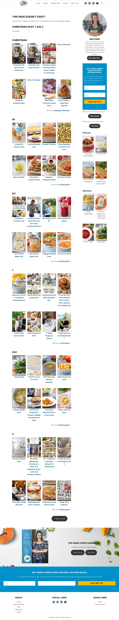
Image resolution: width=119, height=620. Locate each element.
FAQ (18, 607)
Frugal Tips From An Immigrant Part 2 (64, 461)
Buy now (91, 552)
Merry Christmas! (64, 44)
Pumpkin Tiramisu (49, 144)
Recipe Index (55, 3)
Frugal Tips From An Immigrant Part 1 (64, 335)
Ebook (65, 3)
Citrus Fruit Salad (64, 254)
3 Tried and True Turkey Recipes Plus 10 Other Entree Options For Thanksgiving (64, 300)
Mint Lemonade (19, 177)
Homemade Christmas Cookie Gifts (49, 103)
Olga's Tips (75, 3)
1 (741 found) (64, 343)
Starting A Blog (19, 604)
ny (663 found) (63, 261)
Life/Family (94, 126)
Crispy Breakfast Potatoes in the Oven (64, 146)
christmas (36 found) (61, 110)
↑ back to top (59, 519)
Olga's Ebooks (94, 116)
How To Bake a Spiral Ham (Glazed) (64, 103)
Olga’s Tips (19, 609)
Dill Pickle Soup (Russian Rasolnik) (49, 379)
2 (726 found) (64, 509)
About (45, 3)
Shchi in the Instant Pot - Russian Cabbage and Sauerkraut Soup (34, 415)
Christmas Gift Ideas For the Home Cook (19, 67)
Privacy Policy (100, 604)
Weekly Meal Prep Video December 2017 (49, 297)
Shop (19, 612)
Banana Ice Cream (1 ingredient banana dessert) (19, 297)
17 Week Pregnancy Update (49, 335)
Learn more (77, 552)
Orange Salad (19, 377)
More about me (94, 58)
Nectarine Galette (64, 177)
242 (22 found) (63, 425)
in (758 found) (64, 184)
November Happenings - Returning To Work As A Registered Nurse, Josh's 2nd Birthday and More (34, 466)
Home (38, 3)
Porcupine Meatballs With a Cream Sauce (49, 412)
